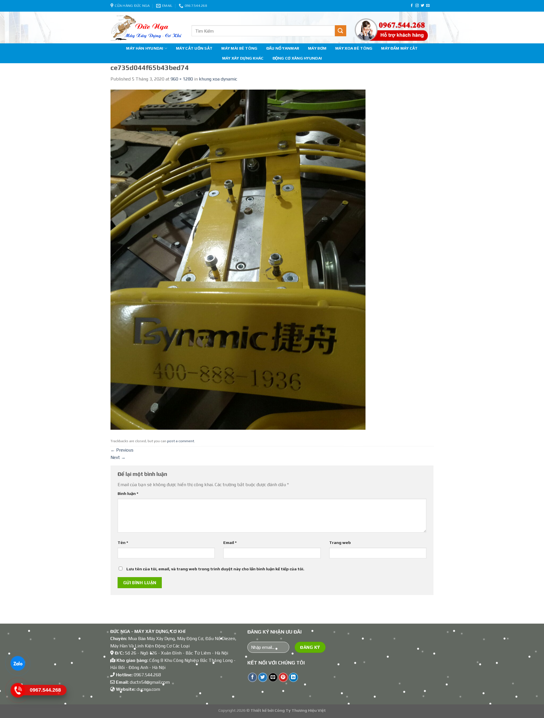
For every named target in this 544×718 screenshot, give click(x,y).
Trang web (340, 542)
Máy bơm (317, 48)
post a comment (180, 441)
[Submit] (340, 30)
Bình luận (128, 493)
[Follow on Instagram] (417, 6)
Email (230, 542)
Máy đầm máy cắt (399, 48)
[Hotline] (18, 690)
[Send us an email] (428, 6)
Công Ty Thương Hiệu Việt (300, 710)
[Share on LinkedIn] (293, 677)
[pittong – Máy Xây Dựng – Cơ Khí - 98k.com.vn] (146, 27)
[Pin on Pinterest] (283, 677)
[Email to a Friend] (273, 677)
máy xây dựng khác (243, 58)
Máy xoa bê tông (353, 48)
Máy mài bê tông (239, 48)
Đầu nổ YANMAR (282, 48)
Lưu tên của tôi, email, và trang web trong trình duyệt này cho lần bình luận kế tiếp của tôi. (215, 569)
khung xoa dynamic (218, 79)
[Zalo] (18, 663)
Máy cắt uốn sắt (194, 48)
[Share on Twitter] (262, 677)
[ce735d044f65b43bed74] (238, 259)
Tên (123, 542)
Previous (121, 450)
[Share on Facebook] (252, 677)
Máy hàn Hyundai (144, 48)
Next (118, 457)
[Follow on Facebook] (411, 6)
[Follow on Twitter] (422, 6)
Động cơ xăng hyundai (297, 58)
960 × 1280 (182, 79)
